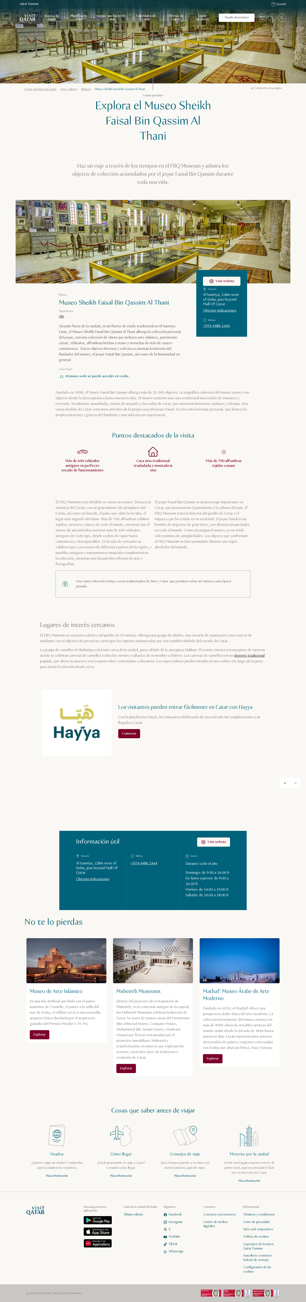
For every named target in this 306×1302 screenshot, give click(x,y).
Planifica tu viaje (78, 17)
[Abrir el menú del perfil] (272, 18)
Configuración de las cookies (257, 1269)
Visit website (225, 281)
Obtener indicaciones (219, 310)
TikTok (173, 1244)
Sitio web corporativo (258, 1229)
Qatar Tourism (29, 4)
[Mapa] (262, 18)
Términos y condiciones (259, 1214)
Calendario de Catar (146, 17)
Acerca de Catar (52, 17)
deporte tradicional (249, 655)
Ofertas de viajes (175, 17)
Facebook (175, 1214)
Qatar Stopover (202, 17)
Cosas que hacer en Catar (111, 17)
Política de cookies (256, 1236)
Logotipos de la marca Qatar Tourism (258, 1246)
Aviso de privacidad (256, 1222)
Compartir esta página (268, 88)
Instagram (175, 1222)
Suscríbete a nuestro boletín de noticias (257, 1257)
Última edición (133, 1214)
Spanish (279, 4)
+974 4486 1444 (216, 325)
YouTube (174, 1236)
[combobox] (282, 18)
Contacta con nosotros (219, 1214)
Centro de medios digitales (215, 1224)
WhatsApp (176, 1251)
